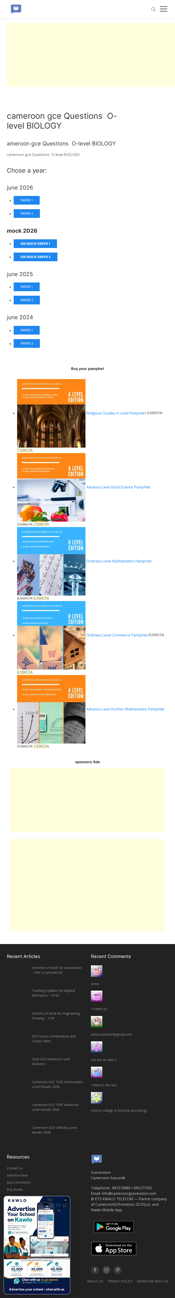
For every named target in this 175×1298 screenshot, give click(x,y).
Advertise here (17, 1175)
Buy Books (15, 1189)
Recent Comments (111, 956)
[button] (37, 1245)
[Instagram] (106, 1270)
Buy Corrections (19, 1182)
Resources (18, 1157)
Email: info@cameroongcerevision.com (123, 1193)
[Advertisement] (91, 55)
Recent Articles (23, 956)
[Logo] (16, 9)
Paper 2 (27, 213)
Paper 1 (27, 200)
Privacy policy (120, 1281)
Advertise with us (152, 1281)
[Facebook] (95, 1270)
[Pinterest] (118, 1270)
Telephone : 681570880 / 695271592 (121, 1187)
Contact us (15, 1168)
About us (95, 1281)
